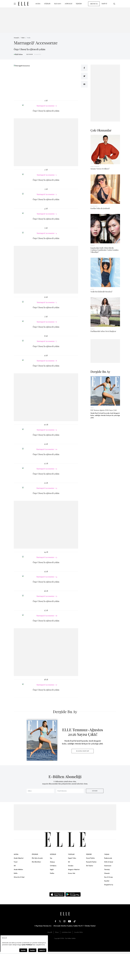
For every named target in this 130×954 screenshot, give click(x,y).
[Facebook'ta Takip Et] (55, 921)
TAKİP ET (104, 4)
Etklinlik (35, 854)
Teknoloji (107, 869)
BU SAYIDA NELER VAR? (82, 751)
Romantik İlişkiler (91, 862)
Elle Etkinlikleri (36, 862)
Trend (15, 862)
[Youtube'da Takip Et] (69, 921)
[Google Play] (73, 894)
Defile (15, 873)
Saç (51, 858)
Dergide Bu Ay (108, 885)
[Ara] (114, 4)
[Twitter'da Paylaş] (84, 76)
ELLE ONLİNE (29, 54)
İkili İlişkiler (89, 866)
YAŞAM (106, 854)
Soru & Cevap (108, 877)
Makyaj (52, 862)
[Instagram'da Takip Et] (64, 921)
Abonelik (49, 932)
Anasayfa (16, 38)
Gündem (70, 866)
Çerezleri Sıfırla (78, 932)
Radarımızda (108, 858)
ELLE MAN (57, 4)
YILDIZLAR (71, 854)
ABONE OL (94, 4)
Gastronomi (107, 866)
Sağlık (52, 869)
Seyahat (106, 881)
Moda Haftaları (18, 869)
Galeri (23, 38)
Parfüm (52, 873)
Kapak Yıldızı (72, 858)
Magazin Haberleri (74, 869)
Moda (28, 38)
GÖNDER (94, 791)
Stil (15, 866)
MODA (37, 4)
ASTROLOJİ (68, 4)
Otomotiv (107, 873)
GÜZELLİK (47, 4)
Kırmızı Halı (71, 873)
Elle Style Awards (37, 858)
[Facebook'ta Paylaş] (84, 68)
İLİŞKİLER (79, 4)
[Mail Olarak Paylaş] (84, 84)
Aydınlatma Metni (66, 932)
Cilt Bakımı (53, 866)
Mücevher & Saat (19, 877)
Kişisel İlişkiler (90, 858)
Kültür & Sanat (108, 862)
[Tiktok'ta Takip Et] (74, 921)
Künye (57, 932)
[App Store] (57, 894)
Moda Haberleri (19, 858)
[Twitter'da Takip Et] (60, 921)
